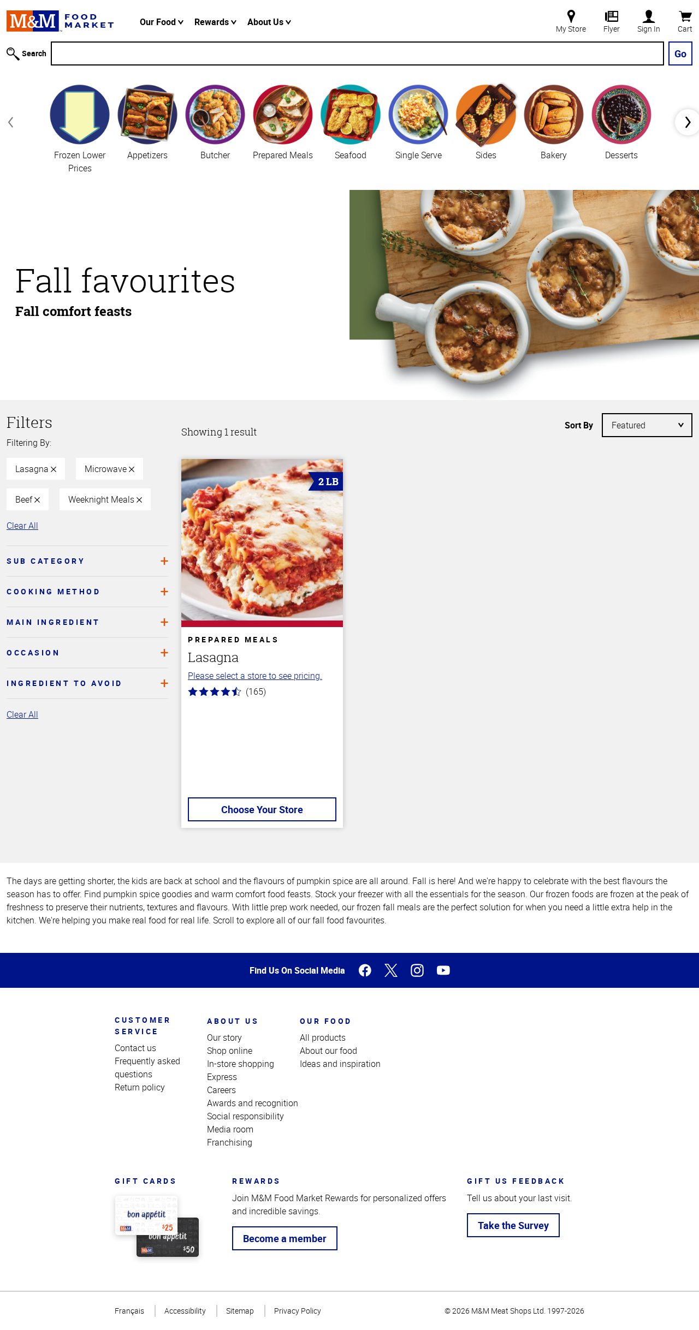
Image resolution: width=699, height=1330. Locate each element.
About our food (328, 1051)
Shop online (229, 1051)
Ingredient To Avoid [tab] (65, 683)
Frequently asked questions (147, 1067)
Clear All (22, 526)
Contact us (135, 1048)
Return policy (140, 1087)
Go (680, 53)
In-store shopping (240, 1064)
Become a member (285, 1238)
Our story (224, 1037)
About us (233, 1021)
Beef (24, 499)
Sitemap (240, 1310)
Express (222, 1077)
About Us (266, 22)
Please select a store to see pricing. (255, 676)
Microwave (107, 469)
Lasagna (33, 469)
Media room (230, 1129)
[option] (80, 127)
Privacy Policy (297, 1310)
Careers (221, 1090)
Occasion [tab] (33, 652)
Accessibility (185, 1310)
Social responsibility (245, 1116)
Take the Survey (513, 1225)
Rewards (212, 22)
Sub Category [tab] (46, 561)
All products (323, 1037)
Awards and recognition (252, 1103)
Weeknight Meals (102, 499)
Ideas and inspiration (340, 1064)
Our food (326, 1021)
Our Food (159, 22)
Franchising (229, 1142)
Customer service (143, 1025)
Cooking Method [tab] (53, 591)
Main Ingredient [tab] (53, 622)
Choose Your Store (262, 809)
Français (129, 1310)
